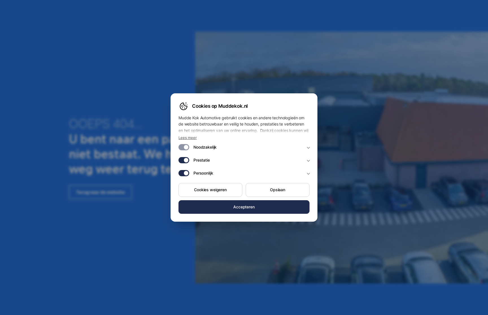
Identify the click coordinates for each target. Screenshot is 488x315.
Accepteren (244, 206)
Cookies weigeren (210, 189)
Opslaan (277, 189)
